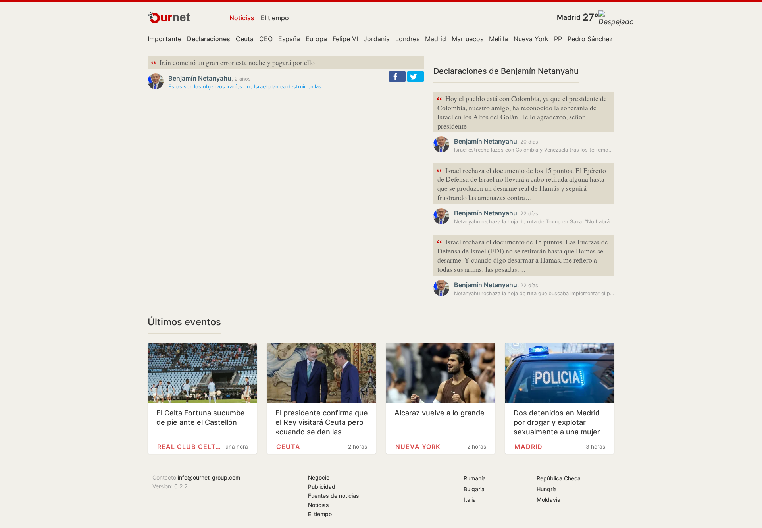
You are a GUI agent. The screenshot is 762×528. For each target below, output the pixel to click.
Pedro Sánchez (590, 39)
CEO (266, 39)
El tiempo (275, 18)
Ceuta (245, 39)
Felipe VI (345, 39)
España (289, 39)
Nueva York (531, 39)
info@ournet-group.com (209, 477)
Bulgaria (474, 489)
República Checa (559, 478)
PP (558, 39)
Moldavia (548, 499)
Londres (407, 39)
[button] (397, 76)
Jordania (377, 39)
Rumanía (475, 478)
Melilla (498, 39)
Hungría (547, 489)
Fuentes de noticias (333, 495)
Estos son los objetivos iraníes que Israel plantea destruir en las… (247, 87)
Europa (316, 39)
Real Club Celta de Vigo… (189, 447)
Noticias (241, 18)
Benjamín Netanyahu (199, 78)
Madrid (569, 17)
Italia (470, 499)
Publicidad (321, 486)
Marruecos (467, 39)
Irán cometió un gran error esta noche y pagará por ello (233, 62)
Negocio (318, 477)
